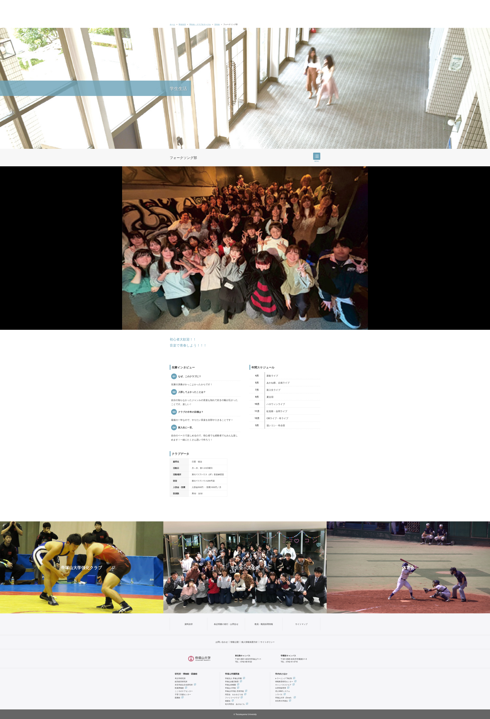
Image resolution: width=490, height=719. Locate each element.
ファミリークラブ (232, 697)
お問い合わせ (222, 641)
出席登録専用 (280, 688)
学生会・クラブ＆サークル (200, 24)
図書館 (177, 697)
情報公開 (234, 641)
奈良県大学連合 (281, 700)
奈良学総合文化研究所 (184, 684)
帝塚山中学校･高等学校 (234, 691)
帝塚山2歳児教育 (232, 681)
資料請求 (189, 624)
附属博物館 (179, 688)
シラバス (278, 694)
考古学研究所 (180, 678)
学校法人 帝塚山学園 (233, 678)
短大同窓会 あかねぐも (235, 704)
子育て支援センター (183, 694)
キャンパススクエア (283, 684)
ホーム (172, 24)
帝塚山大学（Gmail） (283, 697)
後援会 (227, 700)
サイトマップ (301, 624)
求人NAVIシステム (282, 691)
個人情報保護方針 (249, 641)
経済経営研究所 (181, 681)
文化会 (217, 24)
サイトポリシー (267, 641)
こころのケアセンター (184, 691)
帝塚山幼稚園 (230, 684)
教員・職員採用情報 (264, 624)
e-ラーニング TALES (283, 678)
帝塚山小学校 (230, 688)
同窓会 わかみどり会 (234, 694)
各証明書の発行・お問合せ (226, 624)
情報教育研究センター (284, 681)
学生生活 (182, 24)
